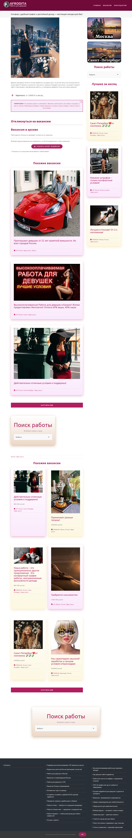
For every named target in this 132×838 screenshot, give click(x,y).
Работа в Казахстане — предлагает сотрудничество (64, 809)
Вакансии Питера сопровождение (58, 786)
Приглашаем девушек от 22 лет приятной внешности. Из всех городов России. (45, 242)
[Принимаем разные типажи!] (65, 491)
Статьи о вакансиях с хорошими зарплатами (108, 827)
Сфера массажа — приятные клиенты (105, 814)
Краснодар (63, 673)
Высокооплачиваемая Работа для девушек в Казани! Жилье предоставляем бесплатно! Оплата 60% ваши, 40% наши (47, 306)
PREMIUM (56, 529)
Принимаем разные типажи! (62, 518)
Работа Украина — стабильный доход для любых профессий (63, 815)
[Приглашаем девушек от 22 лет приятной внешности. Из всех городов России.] (47, 203)
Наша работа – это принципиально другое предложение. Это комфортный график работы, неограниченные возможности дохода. (28, 574)
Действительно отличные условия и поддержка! (40, 383)
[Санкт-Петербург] (104, 42)
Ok (82, 834)
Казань (21, 314)
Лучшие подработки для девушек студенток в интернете (108, 792)
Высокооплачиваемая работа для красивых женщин (107, 769)
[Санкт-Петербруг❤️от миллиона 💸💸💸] (28, 634)
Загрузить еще (47, 405)
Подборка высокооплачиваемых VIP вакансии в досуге (65, 765)
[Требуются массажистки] (65, 569)
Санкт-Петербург (28, 390)
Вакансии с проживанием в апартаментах (107, 798)
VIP (17, 250)
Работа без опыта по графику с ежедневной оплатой (107, 780)
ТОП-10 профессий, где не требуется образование (105, 786)
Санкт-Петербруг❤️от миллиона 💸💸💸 (26, 654)
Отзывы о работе (53, 820)
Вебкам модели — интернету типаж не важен (108, 810)
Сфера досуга (27, 250)
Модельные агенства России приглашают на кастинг (64, 769)
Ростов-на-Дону (104, 190)
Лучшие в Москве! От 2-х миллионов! (103, 231)
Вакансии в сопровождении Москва (59, 778)
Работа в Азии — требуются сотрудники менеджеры (64, 805)
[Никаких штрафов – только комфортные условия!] (104, 160)
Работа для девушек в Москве (57, 773)
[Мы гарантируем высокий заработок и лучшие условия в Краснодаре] (65, 637)
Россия (21, 250)
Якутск (34, 250)
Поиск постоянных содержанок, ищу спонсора (108, 823)
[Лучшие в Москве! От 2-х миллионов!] (104, 215)
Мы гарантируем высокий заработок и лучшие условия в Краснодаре (65, 661)
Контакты (7, 765)
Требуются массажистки (64, 594)
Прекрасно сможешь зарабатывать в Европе (62, 801)
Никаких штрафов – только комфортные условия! (101, 180)
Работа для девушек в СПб (56, 782)
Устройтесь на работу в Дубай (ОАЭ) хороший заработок (62, 796)
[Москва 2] (104, 18)
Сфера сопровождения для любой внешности (108, 802)
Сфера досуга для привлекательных (105, 806)
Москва (62, 529)
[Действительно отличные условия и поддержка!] (47, 353)
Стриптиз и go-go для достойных (104, 819)
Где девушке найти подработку (103, 774)
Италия (13, 456)
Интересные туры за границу (56, 790)
